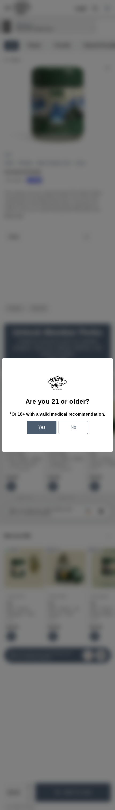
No (73, 427)
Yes (41, 427)
